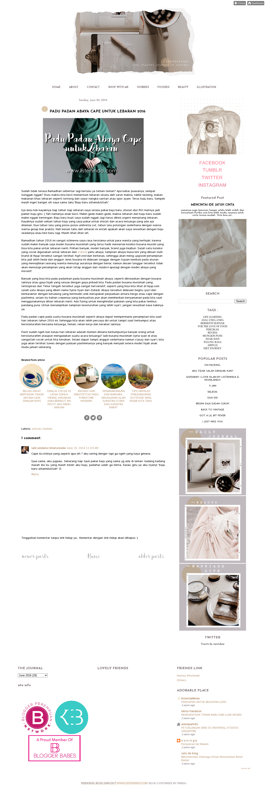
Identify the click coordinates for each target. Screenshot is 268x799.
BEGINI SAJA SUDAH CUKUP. (212, 403)
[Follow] (240, 4)
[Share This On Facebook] (87, 420)
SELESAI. (212, 392)
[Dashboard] (255, 4)
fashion (47, 428)
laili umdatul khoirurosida (48, 448)
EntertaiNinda (190, 698)
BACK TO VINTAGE (212, 410)
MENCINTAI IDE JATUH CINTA (212, 204)
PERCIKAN (212, 329)
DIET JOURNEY (213, 348)
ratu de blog (189, 753)
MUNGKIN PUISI (212, 335)
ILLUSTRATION (206, 87)
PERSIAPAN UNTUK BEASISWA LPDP (203, 702)
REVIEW (212, 332)
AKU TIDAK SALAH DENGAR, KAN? (212, 371)
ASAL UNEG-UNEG (212, 320)
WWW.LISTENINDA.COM (132, 783)
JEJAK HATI (212, 339)
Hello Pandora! (191, 711)
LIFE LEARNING (212, 317)
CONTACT (93, 87)
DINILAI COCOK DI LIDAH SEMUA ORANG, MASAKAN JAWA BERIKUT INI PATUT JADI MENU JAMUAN (59, 399)
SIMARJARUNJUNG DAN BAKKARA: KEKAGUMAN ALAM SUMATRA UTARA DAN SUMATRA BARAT (114, 399)
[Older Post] (151, 560)
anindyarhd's (189, 724)
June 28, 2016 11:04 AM (82, 448)
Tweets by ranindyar (212, 644)
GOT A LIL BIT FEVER (212, 415)
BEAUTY (183, 87)
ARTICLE (212, 345)
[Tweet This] (93, 420)
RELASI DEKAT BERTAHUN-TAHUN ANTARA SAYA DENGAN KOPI (32, 396)
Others (181, 680)
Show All (245, 768)
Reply (35, 474)
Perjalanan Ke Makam (195, 744)
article (36, 428)
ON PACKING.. (212, 365)
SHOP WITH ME (118, 87)
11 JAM (212, 386)
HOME (56, 87)
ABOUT (73, 87)
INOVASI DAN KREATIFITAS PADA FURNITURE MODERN (86, 396)
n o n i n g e (189, 740)
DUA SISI (212, 398)
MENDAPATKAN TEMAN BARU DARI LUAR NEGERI (211, 714)
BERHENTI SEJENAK (213, 323)
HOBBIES (143, 87)
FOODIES (163, 87)
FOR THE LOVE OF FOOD (212, 326)
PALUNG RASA (213, 342)
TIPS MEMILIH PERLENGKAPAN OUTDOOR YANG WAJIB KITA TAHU (141, 396)
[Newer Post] (35, 560)
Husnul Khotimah (188, 675)
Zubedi (82, 252)
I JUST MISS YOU (212, 421)
